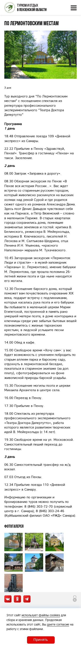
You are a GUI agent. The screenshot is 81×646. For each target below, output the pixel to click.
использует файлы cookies (41, 615)
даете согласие (58, 624)
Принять (40, 639)
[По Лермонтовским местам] (40, 55)
